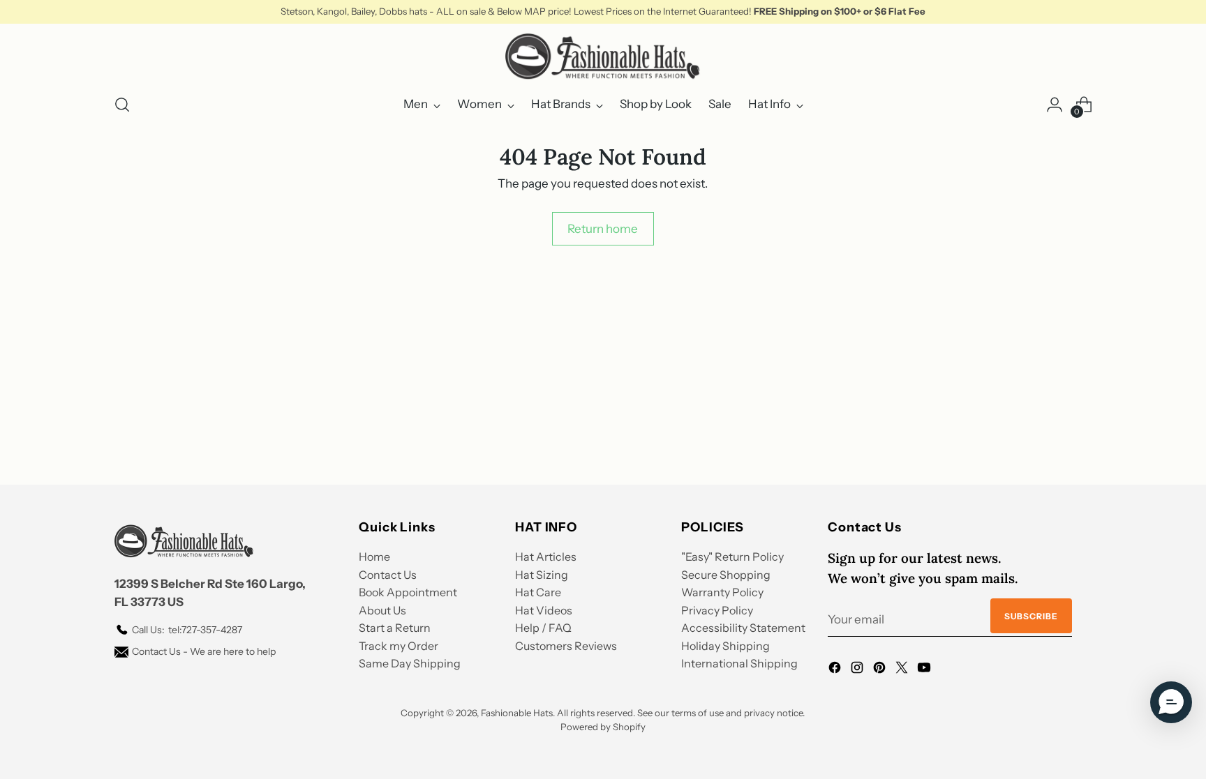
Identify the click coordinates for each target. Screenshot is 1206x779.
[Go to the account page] (1055, 105)
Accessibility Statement (743, 628)
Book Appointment (408, 592)
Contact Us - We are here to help (204, 651)
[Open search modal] (122, 105)
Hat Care (538, 592)
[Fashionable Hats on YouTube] (925, 670)
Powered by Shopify (603, 726)
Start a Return (395, 628)
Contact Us (388, 575)
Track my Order (398, 646)
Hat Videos (543, 610)
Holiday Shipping (725, 646)
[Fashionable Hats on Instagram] (858, 670)
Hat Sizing (541, 575)
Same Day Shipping (410, 663)
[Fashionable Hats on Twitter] (903, 670)
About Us (382, 610)
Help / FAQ (543, 628)
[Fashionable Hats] (603, 56)
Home (374, 557)
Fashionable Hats (517, 712)
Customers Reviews (566, 646)
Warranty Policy (722, 592)
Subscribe (1031, 616)
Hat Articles (545, 557)
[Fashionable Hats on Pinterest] (880, 670)
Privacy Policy (717, 610)
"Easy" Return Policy (732, 557)
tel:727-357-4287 (187, 629)
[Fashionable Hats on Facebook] (836, 670)
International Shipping (739, 663)
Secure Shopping (725, 575)
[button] (1171, 702)
